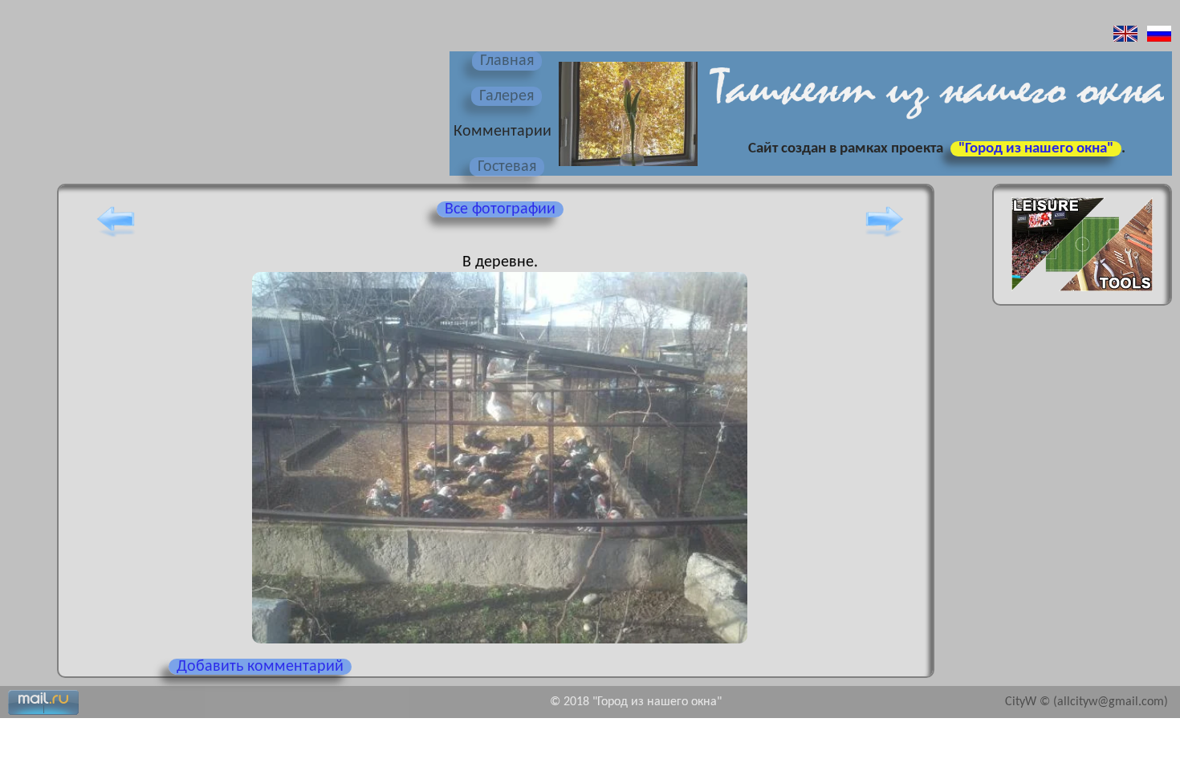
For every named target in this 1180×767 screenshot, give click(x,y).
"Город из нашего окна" (1035, 148)
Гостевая (507, 167)
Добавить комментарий (260, 667)
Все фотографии (500, 209)
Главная (507, 61)
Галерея (506, 96)
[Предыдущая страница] (116, 236)
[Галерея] (626, 167)
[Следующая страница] (885, 236)
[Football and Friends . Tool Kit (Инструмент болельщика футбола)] (1082, 296)
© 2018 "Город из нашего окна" (636, 702)
